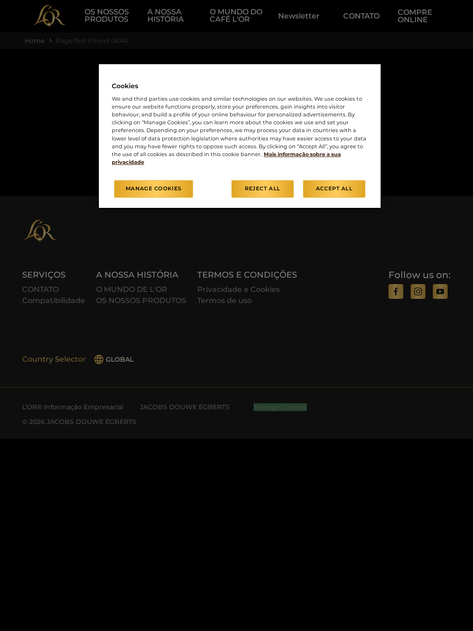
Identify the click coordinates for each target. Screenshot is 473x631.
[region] (240, 136)
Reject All (262, 188)
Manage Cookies (154, 188)
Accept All (334, 188)
